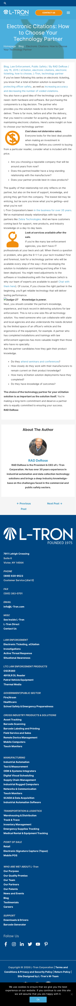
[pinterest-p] (47, 944)
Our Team (9, 880)
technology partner (52, 73)
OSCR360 (9, 670)
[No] (71, 994)
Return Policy (62, 971)
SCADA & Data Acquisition (19, 797)
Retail (7, 846)
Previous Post (24, 504)
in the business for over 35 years (52, 210)
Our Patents (11, 889)
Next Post (54, 503)
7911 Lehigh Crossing (16, 553)
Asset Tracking (13, 719)
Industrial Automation (17, 762)
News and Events (14, 893)
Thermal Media (12, 684)
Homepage (10, 46)
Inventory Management (17, 824)
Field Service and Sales (17, 733)
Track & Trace (12, 819)
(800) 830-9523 (13, 575)
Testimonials (11, 902)
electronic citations (43, 70)
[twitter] (31, 944)
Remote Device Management (20, 737)
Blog (21, 46)
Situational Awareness (17, 657)
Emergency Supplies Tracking (21, 828)
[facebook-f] (7, 944)
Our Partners (11, 884)
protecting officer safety (17, 86)
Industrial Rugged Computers (21, 784)
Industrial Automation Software (22, 802)
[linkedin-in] (23, 944)
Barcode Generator (15, 924)
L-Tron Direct (11, 624)
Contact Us (10, 628)
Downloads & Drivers (16, 920)
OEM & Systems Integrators (20, 771)
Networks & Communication (20, 788)
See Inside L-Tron (14, 619)
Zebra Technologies (29, 219)
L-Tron (36, 73)
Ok (38, 999)
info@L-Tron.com (14, 606)
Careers (8, 906)
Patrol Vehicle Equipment (18, 679)
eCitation (26, 70)
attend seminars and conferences (40, 361)
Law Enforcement (20, 66)
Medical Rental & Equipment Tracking (26, 833)
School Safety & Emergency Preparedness (28, 706)
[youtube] (39, 944)
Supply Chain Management (20, 780)
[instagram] (15, 944)
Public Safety (39, 66)
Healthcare (10, 702)
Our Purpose (11, 871)
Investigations (12, 648)
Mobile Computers (14, 742)
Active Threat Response (18, 653)
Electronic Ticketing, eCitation (21, 644)
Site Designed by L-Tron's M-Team (38, 976)
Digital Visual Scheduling (19, 775)
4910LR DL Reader (14, 675)
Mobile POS (10, 855)
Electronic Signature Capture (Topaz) (26, 851)
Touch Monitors (13, 746)
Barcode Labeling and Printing (22, 728)
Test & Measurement (16, 766)
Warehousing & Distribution (20, 815)
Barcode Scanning (14, 724)
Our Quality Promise (16, 875)
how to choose (23, 73)
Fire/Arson (10, 697)
